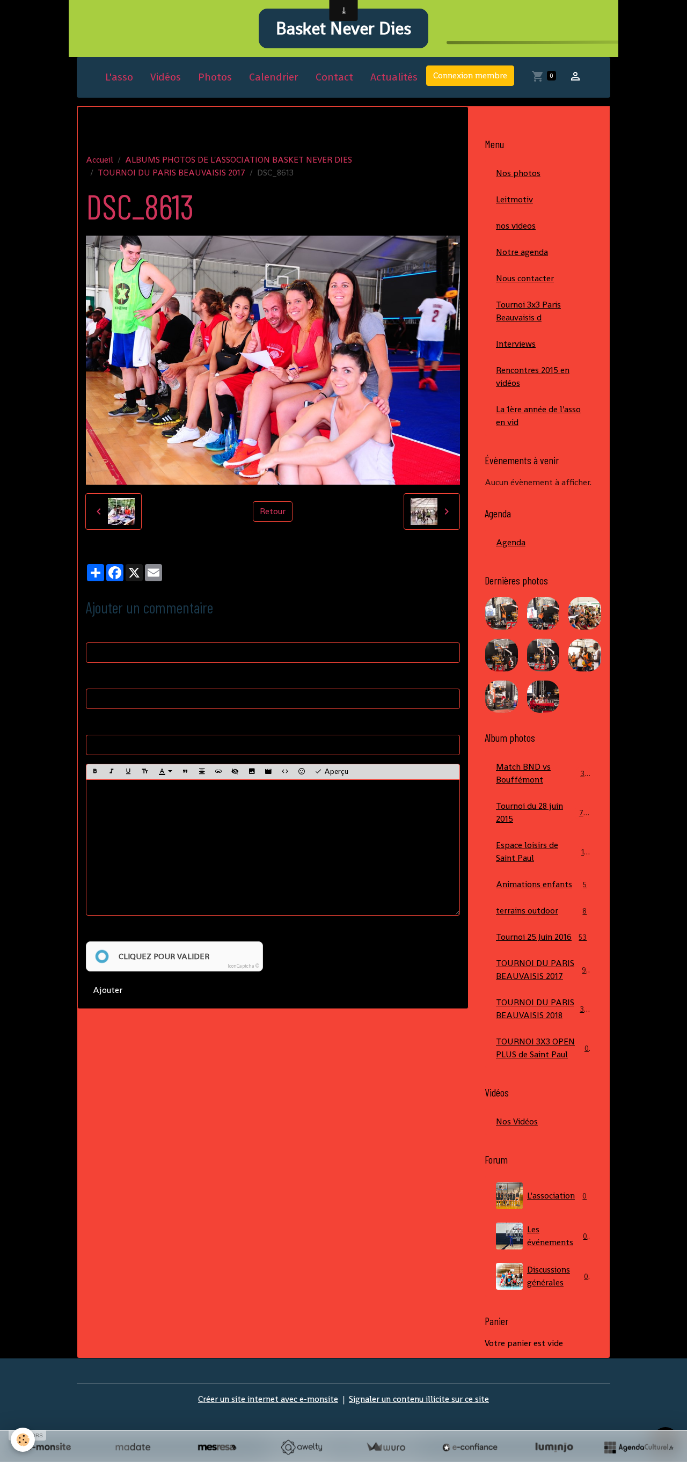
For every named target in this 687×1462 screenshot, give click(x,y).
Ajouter (107, 990)
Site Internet (110, 723)
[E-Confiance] (470, 1446)
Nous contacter (525, 278)
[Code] (285, 771)
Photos (215, 77)
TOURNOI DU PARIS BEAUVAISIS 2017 (171, 172)
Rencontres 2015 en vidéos (532, 376)
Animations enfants (541, 884)
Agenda (510, 542)
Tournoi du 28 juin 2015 (542, 812)
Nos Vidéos (517, 1121)
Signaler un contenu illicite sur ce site (419, 1399)
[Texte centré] (201, 771)
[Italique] (111, 771)
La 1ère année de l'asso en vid (538, 416)
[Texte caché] (235, 771)
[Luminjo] (554, 1446)
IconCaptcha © (243, 966)
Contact (334, 77)
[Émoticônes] (301, 771)
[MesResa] (217, 1446)
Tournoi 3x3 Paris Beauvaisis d (528, 311)
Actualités (394, 77)
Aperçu (335, 771)
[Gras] (95, 771)
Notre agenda (522, 252)
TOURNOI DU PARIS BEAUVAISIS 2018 (544, 1009)
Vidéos (165, 77)
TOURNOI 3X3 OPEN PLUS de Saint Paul (542, 1048)
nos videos (516, 225)
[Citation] (185, 771)
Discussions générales (557, 1276)
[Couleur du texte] (165, 771)
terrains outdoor (541, 910)
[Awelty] (301, 1446)
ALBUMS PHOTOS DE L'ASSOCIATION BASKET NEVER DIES (238, 159)
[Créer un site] (48, 1446)
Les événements (557, 1236)
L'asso (119, 77)
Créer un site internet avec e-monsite (268, 1399)
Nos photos (518, 173)
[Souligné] (128, 771)
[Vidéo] (268, 771)
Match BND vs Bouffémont (542, 773)
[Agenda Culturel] (638, 1446)
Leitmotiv (514, 199)
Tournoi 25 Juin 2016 (541, 936)
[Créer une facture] (385, 1446)
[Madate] (133, 1446)
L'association (557, 1195)
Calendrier (273, 77)
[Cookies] (23, 1440)
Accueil (99, 159)
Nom (95, 631)
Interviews (516, 343)
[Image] (251, 771)
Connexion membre (470, 75)
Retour (273, 511)
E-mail (98, 677)
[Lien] (218, 771)
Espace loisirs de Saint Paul (542, 851)
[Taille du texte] (145, 771)
